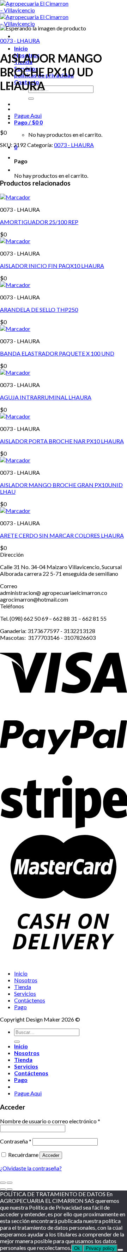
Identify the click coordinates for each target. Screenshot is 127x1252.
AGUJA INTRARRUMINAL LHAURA (45, 397)
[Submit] (31, 99)
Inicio (21, 48)
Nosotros (25, 980)
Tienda (22, 986)
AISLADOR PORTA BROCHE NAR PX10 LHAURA (62, 441)
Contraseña (15, 1141)
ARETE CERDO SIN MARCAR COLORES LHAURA (62, 535)
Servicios (25, 993)
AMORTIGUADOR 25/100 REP (39, 221)
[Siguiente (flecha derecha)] (9, 1189)
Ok (77, 1248)
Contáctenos (29, 1000)
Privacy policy (100, 1248)
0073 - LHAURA (20, 40)
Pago (20, 1007)
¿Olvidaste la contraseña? (31, 1168)
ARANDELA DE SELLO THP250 (39, 309)
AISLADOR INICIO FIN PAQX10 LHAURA (52, 265)
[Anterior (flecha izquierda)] (3, 1189)
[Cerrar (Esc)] (3, 1183)
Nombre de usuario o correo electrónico (50, 1121)
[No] (120, 1250)
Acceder (50, 1155)
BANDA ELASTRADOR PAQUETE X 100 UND (57, 353)
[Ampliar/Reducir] (9, 1183)
